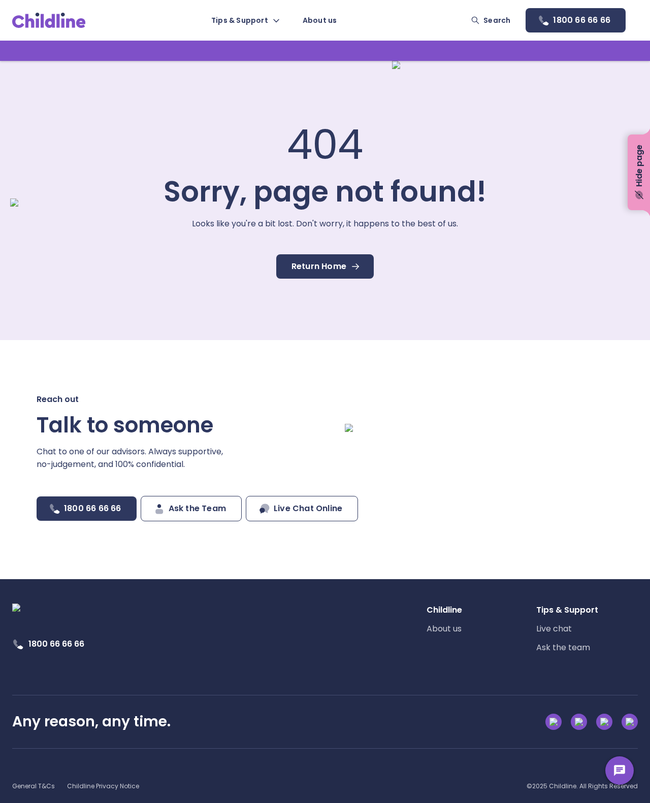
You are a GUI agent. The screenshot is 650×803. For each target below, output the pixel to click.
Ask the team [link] (563, 647)
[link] (49, 20)
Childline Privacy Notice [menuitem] (103, 786)
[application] (325, 401)
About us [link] (444, 628)
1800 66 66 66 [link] (56, 644)
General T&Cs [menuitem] (33, 786)
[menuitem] (244, 20)
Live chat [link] (554, 628)
